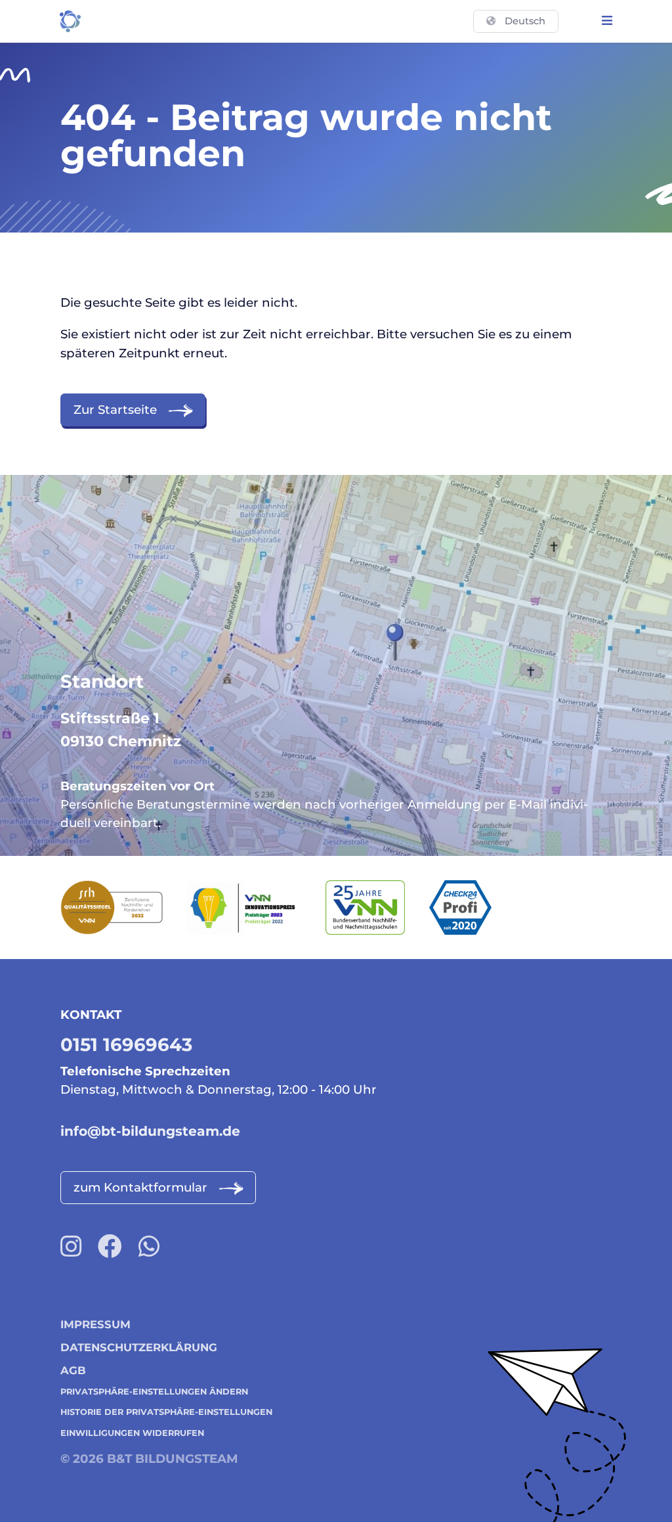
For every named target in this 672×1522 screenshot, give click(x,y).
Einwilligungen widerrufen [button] (132, 1433)
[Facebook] (110, 1246)
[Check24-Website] (472, 907)
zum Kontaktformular (140, 1187)
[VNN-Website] (377, 907)
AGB (73, 1370)
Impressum (95, 1324)
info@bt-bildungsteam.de (150, 1131)
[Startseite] (70, 21)
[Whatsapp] (148, 1246)
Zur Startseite (115, 409)
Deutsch (525, 21)
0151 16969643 (126, 1044)
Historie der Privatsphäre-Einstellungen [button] (166, 1412)
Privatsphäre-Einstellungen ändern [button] (154, 1392)
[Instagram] (70, 1246)
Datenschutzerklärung (138, 1347)
